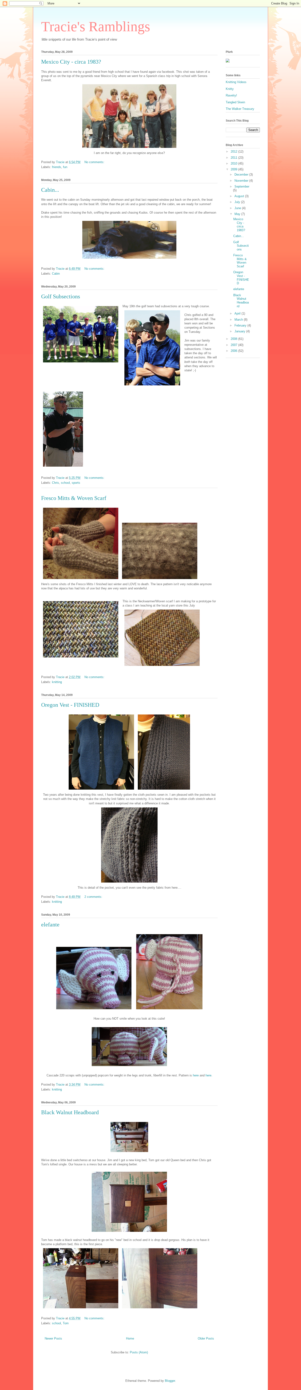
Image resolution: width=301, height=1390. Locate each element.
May (237, 214)
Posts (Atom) (139, 1352)
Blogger (170, 1380)
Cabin (56, 273)
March (239, 319)
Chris (55, 482)
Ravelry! (231, 95)
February (240, 325)
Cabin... (50, 190)
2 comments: (93, 897)
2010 (234, 163)
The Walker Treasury (240, 109)
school (65, 482)
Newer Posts (53, 1338)
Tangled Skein (235, 102)
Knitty (230, 89)
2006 (234, 351)
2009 (234, 169)
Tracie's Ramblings (95, 26)
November (241, 180)
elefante (50, 925)
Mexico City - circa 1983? (71, 62)
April (238, 313)
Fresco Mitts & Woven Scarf (73, 498)
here (196, 1075)
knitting (57, 682)
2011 (234, 157)
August (239, 196)
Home (130, 1338)
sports (76, 482)
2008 (234, 339)
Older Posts (206, 1338)
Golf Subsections (60, 296)
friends (56, 167)
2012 (234, 151)
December (241, 174)
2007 (234, 345)
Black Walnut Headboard (70, 1112)
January (240, 331)
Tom (66, 1323)
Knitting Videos (236, 82)
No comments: (94, 162)
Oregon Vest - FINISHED (70, 705)
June (238, 208)
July (237, 202)
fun (65, 167)
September (241, 186)
